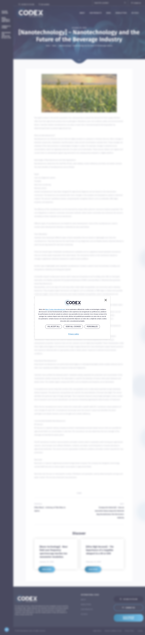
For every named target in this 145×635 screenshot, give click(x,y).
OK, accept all (53, 327)
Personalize (92, 327)
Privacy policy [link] (73, 334)
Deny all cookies (73, 327)
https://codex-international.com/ (55, 309)
